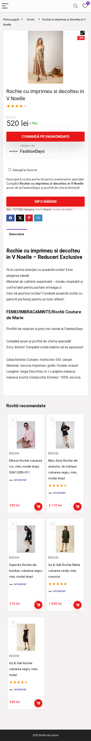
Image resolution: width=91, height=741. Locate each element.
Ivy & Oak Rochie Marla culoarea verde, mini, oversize (64, 571)
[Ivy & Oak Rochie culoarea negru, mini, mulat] (26, 637)
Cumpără (38, 507)
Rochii (30, 19)
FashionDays (32, 151)
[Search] (75, 6)
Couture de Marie (62, 209)
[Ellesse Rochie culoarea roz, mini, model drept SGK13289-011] (26, 435)
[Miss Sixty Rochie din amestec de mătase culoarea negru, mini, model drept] (65, 435)
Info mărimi (45, 201)
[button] (82, 33)
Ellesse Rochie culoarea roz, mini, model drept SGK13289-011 (25, 466)
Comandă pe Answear (77, 507)
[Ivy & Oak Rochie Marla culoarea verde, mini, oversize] (65, 539)
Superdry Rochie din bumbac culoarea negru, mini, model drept (26, 571)
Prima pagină (11, 19)
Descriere (16, 234)
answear (20, 479)
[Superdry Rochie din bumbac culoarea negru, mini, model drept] (26, 539)
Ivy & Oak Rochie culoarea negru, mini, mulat (23, 669)
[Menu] (5, 6)
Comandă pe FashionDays (45, 136)
